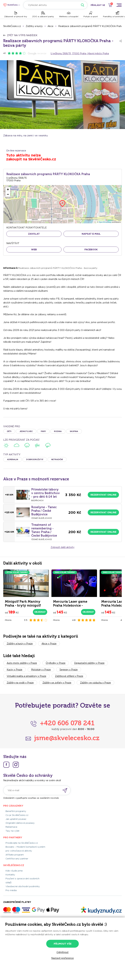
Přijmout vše (62, 943)
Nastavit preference (62, 958)
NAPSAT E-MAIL (91, 233)
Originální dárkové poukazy (20, 823)
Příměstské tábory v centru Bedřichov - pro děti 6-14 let (45, 493)
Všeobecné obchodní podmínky (23, 886)
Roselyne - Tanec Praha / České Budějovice (44, 510)
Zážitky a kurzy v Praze (20, 643)
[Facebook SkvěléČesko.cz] (6, 765)
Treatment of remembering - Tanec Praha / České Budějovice (44, 530)
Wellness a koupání (68, 16)
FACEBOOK (91, 249)
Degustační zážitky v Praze (89, 663)
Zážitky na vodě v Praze (20, 682)
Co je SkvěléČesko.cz (17, 815)
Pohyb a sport (90, 16)
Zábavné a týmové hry (15, 16)
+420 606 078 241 (67, 723)
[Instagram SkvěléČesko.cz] (16, 765)
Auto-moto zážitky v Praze (22, 663)
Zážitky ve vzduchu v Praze (95, 682)
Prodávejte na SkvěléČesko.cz (22, 843)
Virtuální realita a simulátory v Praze (26, 676)
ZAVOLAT (34, 233)
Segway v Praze (69, 669)
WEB (34, 249)
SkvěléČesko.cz (12, 26)
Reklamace (11, 827)
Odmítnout (62, 952)
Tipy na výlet (12, 831)
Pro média (11, 890)
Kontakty (10, 874)
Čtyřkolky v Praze (55, 663)
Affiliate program (15, 854)
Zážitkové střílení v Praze (69, 676)
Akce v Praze (49, 643)
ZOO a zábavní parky (43, 16)
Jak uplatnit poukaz (16, 819)
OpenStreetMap (105, 222)
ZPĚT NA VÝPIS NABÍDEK (22, 35)
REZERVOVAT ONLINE (103, 494)
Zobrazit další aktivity (62, 547)
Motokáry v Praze (41, 669)
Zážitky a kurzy (34, 26)
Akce (50, 26)
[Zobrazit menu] (119, 5)
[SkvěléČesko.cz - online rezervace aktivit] (11, 5)
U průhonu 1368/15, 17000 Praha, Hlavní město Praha (80, 53)
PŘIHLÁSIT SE (98, 5)
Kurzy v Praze (14, 669)
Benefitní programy (16, 811)
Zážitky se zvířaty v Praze (56, 682)
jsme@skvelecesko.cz (66, 738)
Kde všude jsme (14, 870)
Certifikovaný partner (17, 858)
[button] (7, 189)
